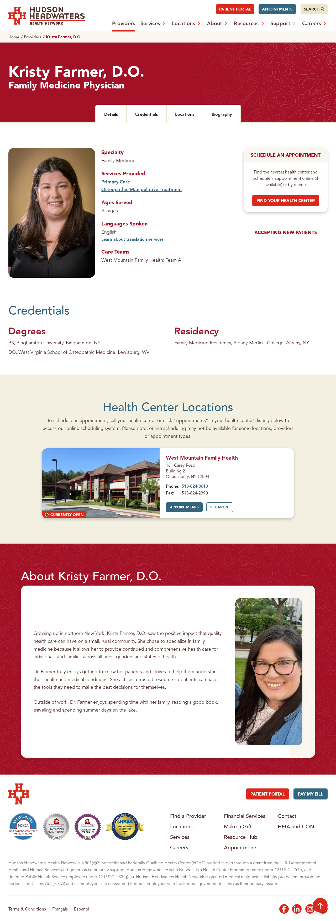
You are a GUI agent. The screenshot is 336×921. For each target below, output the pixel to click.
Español (81, 909)
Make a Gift (238, 826)
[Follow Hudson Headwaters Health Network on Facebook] (284, 909)
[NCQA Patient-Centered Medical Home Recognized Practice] (23, 826)
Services (150, 23)
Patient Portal (235, 9)
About (214, 23)
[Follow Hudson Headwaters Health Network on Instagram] (310, 909)
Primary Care (115, 181)
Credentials (150, 114)
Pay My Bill (310, 794)
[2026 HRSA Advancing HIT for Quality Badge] (87, 826)
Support (280, 23)
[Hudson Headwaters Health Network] (46, 16)
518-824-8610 (195, 486)
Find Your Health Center (285, 200)
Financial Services (244, 816)
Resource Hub (240, 837)
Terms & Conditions (27, 909)
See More (221, 508)
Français (60, 909)
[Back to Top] (320, 905)
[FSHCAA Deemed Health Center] (125, 826)
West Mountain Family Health (202, 458)
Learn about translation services (132, 239)
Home (13, 36)
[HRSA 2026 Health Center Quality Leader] (56, 826)
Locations (183, 23)
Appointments (277, 9)
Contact (287, 816)
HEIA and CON (296, 826)
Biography (226, 114)
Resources (246, 23)
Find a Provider (188, 816)
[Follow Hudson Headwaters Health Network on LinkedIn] (297, 909)
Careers (311, 23)
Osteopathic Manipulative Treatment (141, 189)
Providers (123, 23)
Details (115, 114)
